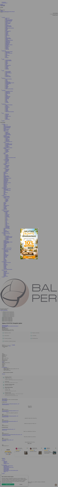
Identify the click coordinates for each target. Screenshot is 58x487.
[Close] (38, 228)
